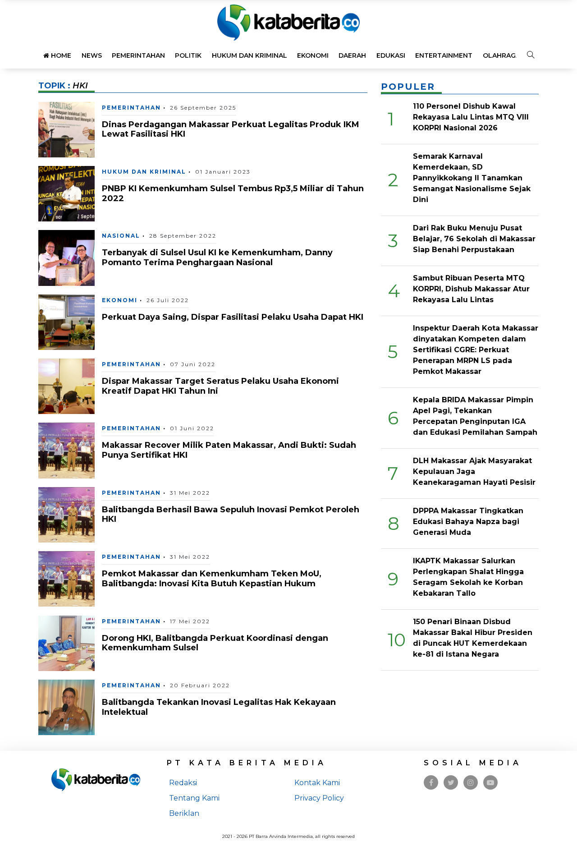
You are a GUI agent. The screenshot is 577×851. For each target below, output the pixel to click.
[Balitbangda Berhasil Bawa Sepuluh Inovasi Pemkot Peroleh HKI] (66, 514)
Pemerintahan (138, 55)
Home (60, 55)
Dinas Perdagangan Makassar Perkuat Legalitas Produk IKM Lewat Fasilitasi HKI (230, 129)
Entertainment (443, 55)
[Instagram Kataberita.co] (470, 782)
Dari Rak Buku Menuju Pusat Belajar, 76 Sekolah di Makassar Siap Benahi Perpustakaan (474, 239)
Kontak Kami (317, 782)
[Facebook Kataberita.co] (431, 782)
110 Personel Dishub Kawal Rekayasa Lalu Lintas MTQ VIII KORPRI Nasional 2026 (471, 117)
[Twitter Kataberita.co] (451, 782)
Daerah (352, 55)
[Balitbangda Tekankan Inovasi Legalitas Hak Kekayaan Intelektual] (66, 707)
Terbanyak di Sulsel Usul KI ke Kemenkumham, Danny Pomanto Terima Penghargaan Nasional (217, 257)
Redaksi (183, 782)
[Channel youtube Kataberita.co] (490, 782)
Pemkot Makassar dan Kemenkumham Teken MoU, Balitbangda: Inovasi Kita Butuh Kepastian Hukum (211, 579)
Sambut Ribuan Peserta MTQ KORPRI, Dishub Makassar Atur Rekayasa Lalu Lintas (471, 289)
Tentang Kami (194, 798)
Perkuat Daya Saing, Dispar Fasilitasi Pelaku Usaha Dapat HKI (232, 317)
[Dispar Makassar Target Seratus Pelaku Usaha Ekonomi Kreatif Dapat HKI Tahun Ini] (66, 386)
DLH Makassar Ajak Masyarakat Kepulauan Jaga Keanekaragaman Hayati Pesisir (474, 471)
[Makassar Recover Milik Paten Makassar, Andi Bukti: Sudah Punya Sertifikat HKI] (66, 450)
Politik (188, 55)
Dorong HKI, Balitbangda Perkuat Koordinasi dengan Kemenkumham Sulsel (215, 643)
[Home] (288, 22)
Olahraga (501, 55)
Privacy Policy (319, 798)
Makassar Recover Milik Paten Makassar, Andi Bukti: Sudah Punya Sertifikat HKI (229, 450)
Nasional (121, 235)
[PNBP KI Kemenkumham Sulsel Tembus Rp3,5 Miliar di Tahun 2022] (66, 193)
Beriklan (184, 813)
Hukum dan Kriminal (249, 55)
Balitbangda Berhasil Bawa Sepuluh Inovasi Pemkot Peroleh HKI (230, 514)
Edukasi (390, 55)
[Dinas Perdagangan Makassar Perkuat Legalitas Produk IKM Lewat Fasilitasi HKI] (66, 128)
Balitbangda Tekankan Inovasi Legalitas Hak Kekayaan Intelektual (219, 707)
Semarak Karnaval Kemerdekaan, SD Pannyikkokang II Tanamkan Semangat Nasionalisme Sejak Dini (472, 178)
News (92, 55)
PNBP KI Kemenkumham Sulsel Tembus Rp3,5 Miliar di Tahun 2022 (233, 193)
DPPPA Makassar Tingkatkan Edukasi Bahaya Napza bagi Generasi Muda (468, 521)
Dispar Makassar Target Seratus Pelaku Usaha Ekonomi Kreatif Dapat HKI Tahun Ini (220, 386)
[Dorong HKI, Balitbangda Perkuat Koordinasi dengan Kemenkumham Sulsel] (66, 642)
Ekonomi (313, 55)
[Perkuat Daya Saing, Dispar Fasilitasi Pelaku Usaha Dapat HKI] (66, 321)
